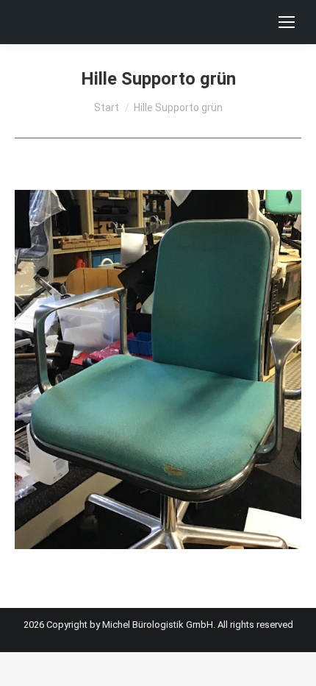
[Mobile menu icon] (286, 22)
